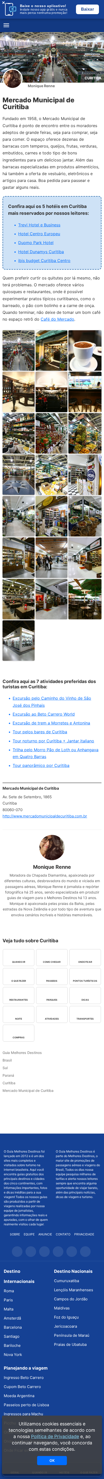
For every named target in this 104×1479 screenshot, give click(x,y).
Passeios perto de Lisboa (26, 1404)
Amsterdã (12, 1318)
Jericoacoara (65, 1326)
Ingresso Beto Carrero (24, 1377)
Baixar (87, 9)
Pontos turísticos (85, 980)
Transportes (85, 1018)
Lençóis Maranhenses (73, 1289)
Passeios (51, 980)
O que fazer (18, 980)
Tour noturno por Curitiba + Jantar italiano (53, 740)
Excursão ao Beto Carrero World (44, 714)
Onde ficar (85, 961)
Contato (63, 1234)
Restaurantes (18, 999)
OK (52, 1460)
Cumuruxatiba (66, 1280)
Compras (18, 1037)
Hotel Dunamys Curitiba (41, 251)
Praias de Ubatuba (70, 1344)
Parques (51, 999)
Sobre (15, 1234)
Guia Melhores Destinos (52, 25)
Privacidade (84, 1234)
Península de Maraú (71, 1335)
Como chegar (52, 961)
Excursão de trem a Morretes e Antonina (51, 722)
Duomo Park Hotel (36, 242)
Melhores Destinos (78, 1141)
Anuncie (45, 1234)
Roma (9, 1290)
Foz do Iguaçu (66, 1317)
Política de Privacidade (55, 1436)
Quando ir (18, 961)
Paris (8, 1300)
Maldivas (62, 1308)
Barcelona (13, 1327)
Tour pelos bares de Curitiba (40, 731)
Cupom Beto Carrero (22, 1386)
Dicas (85, 999)
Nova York (13, 1354)
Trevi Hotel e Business (39, 224)
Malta (8, 1309)
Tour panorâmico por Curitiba (41, 765)
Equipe (29, 1234)
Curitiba (93, 78)
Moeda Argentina (19, 1395)
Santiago (11, 1336)
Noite (18, 1018)
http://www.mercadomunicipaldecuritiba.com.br (45, 816)
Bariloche (12, 1345)
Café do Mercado (57, 319)
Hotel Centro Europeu (39, 233)
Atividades (52, 1018)
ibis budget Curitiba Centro (44, 260)
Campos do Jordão (71, 1299)
